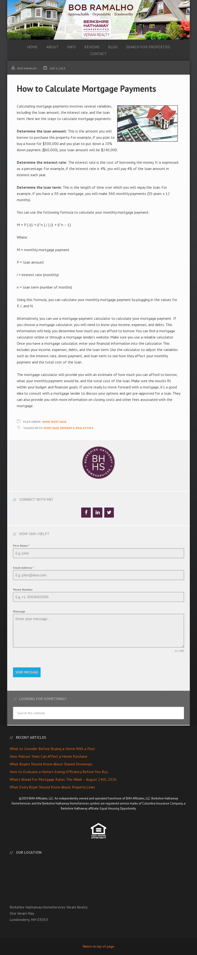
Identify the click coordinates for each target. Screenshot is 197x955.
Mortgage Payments (59, 428)
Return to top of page (98, 946)
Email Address (23, 567)
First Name (21, 545)
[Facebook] (86, 513)
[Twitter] (109, 513)
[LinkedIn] (97, 513)
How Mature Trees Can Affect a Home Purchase (48, 756)
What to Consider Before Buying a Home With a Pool (52, 748)
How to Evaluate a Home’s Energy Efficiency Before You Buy (59, 771)
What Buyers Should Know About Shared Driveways (51, 764)
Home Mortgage (54, 421)
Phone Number (23, 589)
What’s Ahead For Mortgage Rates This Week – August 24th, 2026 (63, 779)
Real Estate (84, 428)
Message (19, 611)
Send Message (26, 672)
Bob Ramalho (98, 20)
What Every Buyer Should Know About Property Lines (52, 787)
